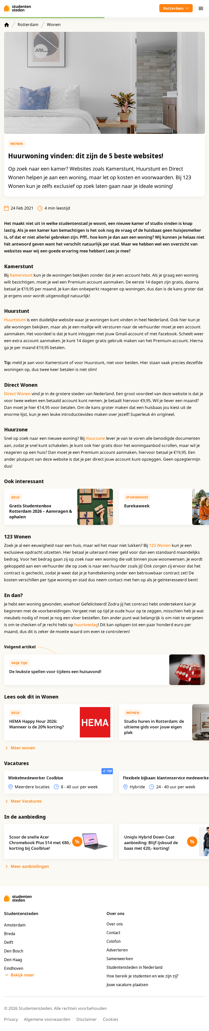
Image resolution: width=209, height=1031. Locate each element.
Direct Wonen (17, 393)
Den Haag (13, 959)
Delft (8, 942)
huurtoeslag (86, 624)
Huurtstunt (15, 320)
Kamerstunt (21, 275)
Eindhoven (13, 968)
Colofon (114, 941)
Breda (9, 933)
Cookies (110, 1019)
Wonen (54, 24)
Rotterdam (28, 24)
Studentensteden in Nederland (134, 967)
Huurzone (95, 438)
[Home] (6, 24)
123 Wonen (160, 545)
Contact (113, 932)
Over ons (115, 924)
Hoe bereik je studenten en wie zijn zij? (142, 976)
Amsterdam (14, 925)
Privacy (11, 1019)
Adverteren (117, 950)
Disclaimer (86, 1019)
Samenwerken (120, 958)
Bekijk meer (22, 975)
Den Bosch (13, 951)
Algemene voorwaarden (47, 1019)
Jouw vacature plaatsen (127, 984)
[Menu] (201, 8)
